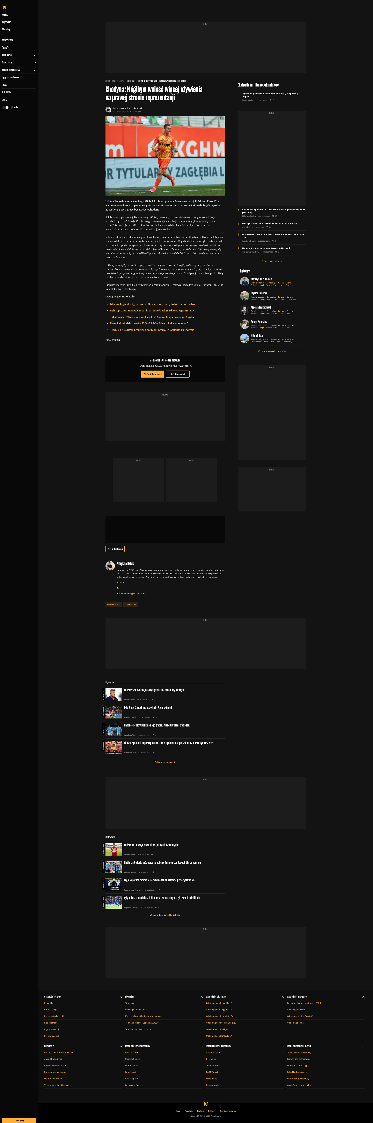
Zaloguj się (19, 1120)
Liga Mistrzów (50, 1022)
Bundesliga (271, 283)
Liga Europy (287, 342)
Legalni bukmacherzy (11, 70)
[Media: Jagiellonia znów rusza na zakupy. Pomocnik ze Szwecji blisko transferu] (165, 867)
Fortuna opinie (131, 1052)
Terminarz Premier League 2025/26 (142, 1022)
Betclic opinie (131, 1078)
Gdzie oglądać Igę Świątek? (300, 1016)
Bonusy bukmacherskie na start (59, 1052)
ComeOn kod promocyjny (299, 1085)
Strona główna (110, 81)
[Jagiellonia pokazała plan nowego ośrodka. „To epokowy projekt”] (272, 97)
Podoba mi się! (154, 374)
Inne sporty (7, 62)
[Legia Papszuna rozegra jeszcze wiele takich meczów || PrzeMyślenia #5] (165, 884)
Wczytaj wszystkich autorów (272, 351)
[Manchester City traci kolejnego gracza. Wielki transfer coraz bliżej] (165, 729)
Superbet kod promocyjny (299, 1052)
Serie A (290, 283)
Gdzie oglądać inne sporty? (297, 996)
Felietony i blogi (257, 285)
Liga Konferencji (51, 1029)
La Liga (281, 283)
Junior (5, 100)
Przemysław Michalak (261, 279)
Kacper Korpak (130, 717)
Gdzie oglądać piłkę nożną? (216, 996)
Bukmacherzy (49, 1046)
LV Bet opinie (131, 1065)
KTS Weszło (6, 92)
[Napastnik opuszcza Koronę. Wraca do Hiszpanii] (272, 249)
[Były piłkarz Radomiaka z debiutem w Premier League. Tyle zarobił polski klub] (165, 902)
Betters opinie (212, 1085)
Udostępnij (117, 549)
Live (281, 285)
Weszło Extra (7, 40)
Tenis (288, 285)
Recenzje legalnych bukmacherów (137, 1046)
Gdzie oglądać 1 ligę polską (219, 1009)
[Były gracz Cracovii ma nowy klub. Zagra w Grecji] (165, 712)
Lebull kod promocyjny (297, 1072)
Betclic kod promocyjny (298, 1078)
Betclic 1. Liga (104, 694)
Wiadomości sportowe (52, 996)
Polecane (104, 746)
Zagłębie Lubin (130, 605)
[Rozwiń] (33, 55)
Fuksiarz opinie (132, 1085)
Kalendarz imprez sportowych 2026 (304, 1003)
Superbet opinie (132, 1059)
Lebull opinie (131, 1072)
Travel (4, 85)
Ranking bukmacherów (55, 1072)
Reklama (211, 1111)
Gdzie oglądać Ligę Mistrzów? (220, 1016)
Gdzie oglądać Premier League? (221, 1022)
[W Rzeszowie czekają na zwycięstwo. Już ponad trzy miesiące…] (165, 694)
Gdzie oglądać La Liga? (217, 1029)
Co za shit (180, 374)
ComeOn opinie (213, 1052)
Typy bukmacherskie (10, 77)
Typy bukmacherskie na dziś (57, 1085)
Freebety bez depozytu (55, 1065)
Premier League (257, 283)
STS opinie (211, 1059)
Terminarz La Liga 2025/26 (138, 1029)
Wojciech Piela (130, 735)
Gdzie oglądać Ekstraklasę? (219, 1003)
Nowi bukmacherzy (53, 1078)
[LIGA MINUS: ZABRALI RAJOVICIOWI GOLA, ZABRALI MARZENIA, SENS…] (272, 237)
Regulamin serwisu (228, 1111)
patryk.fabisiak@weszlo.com (131, 593)
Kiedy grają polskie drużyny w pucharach (144, 1016)
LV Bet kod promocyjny (298, 1065)
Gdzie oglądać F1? (295, 1022)
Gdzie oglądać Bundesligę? (219, 1036)
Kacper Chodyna (113, 605)
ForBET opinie (212, 1072)
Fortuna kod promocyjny (298, 1059)
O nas (177, 1111)
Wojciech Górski (249, 241)
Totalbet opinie (213, 1065)
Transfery (6, 47)
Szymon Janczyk (259, 293)
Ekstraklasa (130, 81)
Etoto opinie (211, 1078)
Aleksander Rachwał (250, 252)
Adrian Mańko (247, 100)
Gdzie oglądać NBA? (296, 1009)
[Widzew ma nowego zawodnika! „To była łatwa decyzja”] (165, 849)
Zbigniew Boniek (249, 216)
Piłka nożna (7, 55)
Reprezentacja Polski (54, 1016)
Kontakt (200, 1111)
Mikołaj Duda (257, 335)
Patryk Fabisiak (134, 108)
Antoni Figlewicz (259, 321)
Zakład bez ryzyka (53, 1059)
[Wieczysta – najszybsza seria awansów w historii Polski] (272, 225)
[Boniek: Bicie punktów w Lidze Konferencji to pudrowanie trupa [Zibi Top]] (272, 213)
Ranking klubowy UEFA (136, 1009)
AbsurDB (246, 227)
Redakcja (189, 1111)
